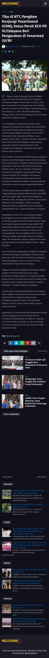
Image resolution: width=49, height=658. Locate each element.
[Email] (33, 343)
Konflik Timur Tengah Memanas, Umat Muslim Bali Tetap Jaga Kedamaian (35, 402)
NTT (18, 336)
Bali (11, 12)
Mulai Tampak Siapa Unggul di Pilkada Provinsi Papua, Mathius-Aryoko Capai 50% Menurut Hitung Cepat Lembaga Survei (29, 531)
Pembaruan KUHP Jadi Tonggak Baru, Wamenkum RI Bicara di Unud (36, 364)
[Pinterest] (27, 343)
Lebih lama (41, 477)
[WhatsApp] (13, 51)
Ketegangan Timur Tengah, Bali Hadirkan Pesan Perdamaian (35, 381)
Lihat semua (42, 351)
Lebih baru (7, 477)
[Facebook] (5, 51)
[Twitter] (9, 51)
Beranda (5, 12)
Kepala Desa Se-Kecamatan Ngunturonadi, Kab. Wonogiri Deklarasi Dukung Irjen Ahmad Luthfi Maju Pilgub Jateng (29, 545)
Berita (13, 336)
